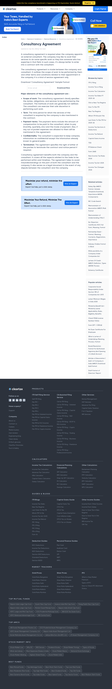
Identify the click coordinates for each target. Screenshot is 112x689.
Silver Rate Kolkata (64, 589)
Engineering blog (15, 436)
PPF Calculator (87, 475)
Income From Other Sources (92, 504)
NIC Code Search (94, 201)
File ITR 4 (35, 411)
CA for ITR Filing (62, 401)
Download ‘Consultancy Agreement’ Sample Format (45, 82)
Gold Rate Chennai (39, 580)
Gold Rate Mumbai (39, 592)
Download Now (63, 88)
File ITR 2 (35, 405)
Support (12, 410)
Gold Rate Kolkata (39, 589)
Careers (12, 427)
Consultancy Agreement (66, 39)
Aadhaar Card (62, 548)
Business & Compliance (34, 39)
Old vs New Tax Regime (97, 103)
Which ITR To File (38, 513)
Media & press (14, 430)
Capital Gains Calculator (41, 478)
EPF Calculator (87, 481)
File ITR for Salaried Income (42, 414)
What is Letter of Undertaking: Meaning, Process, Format (96, 339)
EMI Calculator (62, 475)
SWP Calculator (87, 484)
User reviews (13, 433)
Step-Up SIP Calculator (65, 478)
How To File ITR (93, 107)
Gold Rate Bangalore (40, 577)
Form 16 (34, 534)
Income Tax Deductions (40, 548)
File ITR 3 (35, 408)
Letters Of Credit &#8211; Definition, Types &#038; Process (97, 263)
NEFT (58, 557)
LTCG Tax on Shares (64, 522)
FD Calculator (62, 481)
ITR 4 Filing (35, 531)
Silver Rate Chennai (64, 580)
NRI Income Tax (87, 521)
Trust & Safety (14, 448)
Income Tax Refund (95, 134)
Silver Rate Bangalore (65, 577)
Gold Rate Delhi (38, 583)
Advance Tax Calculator (40, 472)
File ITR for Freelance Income (42, 426)
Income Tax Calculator (96, 91)
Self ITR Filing (36, 399)
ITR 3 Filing (35, 528)
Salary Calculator (38, 481)
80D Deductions (38, 551)
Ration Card (61, 551)
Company (69, 9)
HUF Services (86, 402)
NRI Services (86, 414)
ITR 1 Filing (35, 522)
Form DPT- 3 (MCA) (95, 325)
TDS (89, 143)
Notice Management (89, 399)
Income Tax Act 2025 (96, 163)
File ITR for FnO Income (40, 423)
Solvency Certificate (95, 270)
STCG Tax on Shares (64, 519)
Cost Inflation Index (64, 516)
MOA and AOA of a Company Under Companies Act (95, 253)
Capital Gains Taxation (90, 408)
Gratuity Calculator (89, 478)
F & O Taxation (87, 411)
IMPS (58, 560)
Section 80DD (37, 560)
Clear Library (13, 439)
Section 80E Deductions (41, 554)
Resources (54, 9)
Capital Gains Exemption (66, 513)
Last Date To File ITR (39, 510)
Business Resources (50, 39)
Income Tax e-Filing (95, 87)
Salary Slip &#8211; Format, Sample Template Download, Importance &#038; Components (96, 192)
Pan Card (60, 545)
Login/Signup (100, 9)
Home (23, 39)
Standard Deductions (40, 557)
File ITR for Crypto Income (41, 429)
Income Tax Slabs (38, 504)
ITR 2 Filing (92, 82)
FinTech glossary (15, 442)
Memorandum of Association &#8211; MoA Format (97, 208)
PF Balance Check (95, 147)
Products (40, 9)
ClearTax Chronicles (16, 445)
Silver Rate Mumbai (64, 592)
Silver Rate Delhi (63, 583)
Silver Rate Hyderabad (65, 586)
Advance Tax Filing (88, 405)
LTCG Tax (60, 507)
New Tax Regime (94, 111)
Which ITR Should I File (96, 116)
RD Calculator (62, 484)
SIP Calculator (62, 472)
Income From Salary (89, 507)
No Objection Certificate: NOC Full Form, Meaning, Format (96, 224)
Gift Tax (84, 524)
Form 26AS (92, 151)
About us (12, 421)
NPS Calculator (87, 487)
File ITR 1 (35, 402)
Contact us (13, 424)
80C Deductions (38, 545)
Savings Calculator (64, 487)
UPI (58, 554)
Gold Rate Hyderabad (40, 586)
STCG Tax (60, 510)
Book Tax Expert (12, 29)
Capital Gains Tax (63, 504)
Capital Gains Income (96, 138)
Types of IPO (86, 583)
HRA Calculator (37, 475)
